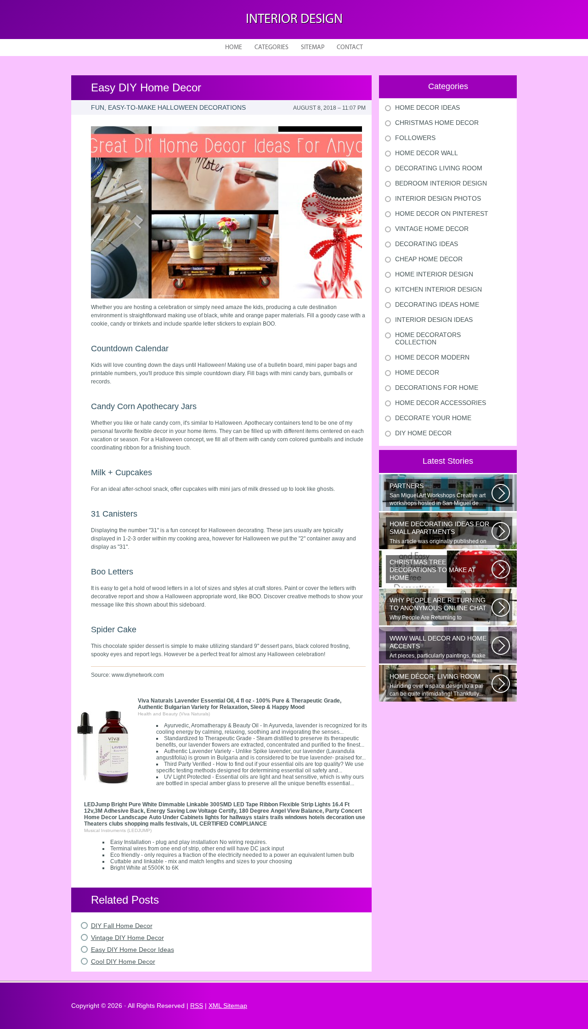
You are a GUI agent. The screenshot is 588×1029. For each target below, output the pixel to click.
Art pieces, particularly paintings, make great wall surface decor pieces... (438, 647)
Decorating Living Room (438, 168)
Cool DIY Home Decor (123, 961)
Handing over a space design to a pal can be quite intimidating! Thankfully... (436, 685)
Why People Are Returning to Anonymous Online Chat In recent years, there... (440, 608)
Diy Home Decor (423, 433)
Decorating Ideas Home (437, 304)
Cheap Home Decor (429, 259)
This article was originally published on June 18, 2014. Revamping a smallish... (439, 532)
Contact (350, 47)
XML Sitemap (228, 1005)
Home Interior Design (434, 274)
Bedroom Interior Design (441, 183)
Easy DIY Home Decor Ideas (132, 949)
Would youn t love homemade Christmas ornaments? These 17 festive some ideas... (440, 570)
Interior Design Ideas (434, 319)
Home (233, 47)
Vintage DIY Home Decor (127, 937)
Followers (415, 137)
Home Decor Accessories (440, 402)
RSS (196, 1005)
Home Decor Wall (426, 153)
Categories (271, 47)
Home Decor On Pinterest (441, 213)
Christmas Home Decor (437, 122)
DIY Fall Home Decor (122, 925)
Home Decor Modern (432, 357)
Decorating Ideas (426, 243)
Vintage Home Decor (432, 228)
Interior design (294, 19)
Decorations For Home (436, 387)
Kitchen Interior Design (438, 289)
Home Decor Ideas (427, 107)
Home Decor (417, 372)
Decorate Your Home (433, 418)
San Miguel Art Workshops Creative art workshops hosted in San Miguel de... (438, 494)
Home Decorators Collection (428, 338)
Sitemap (312, 47)
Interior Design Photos (438, 198)
